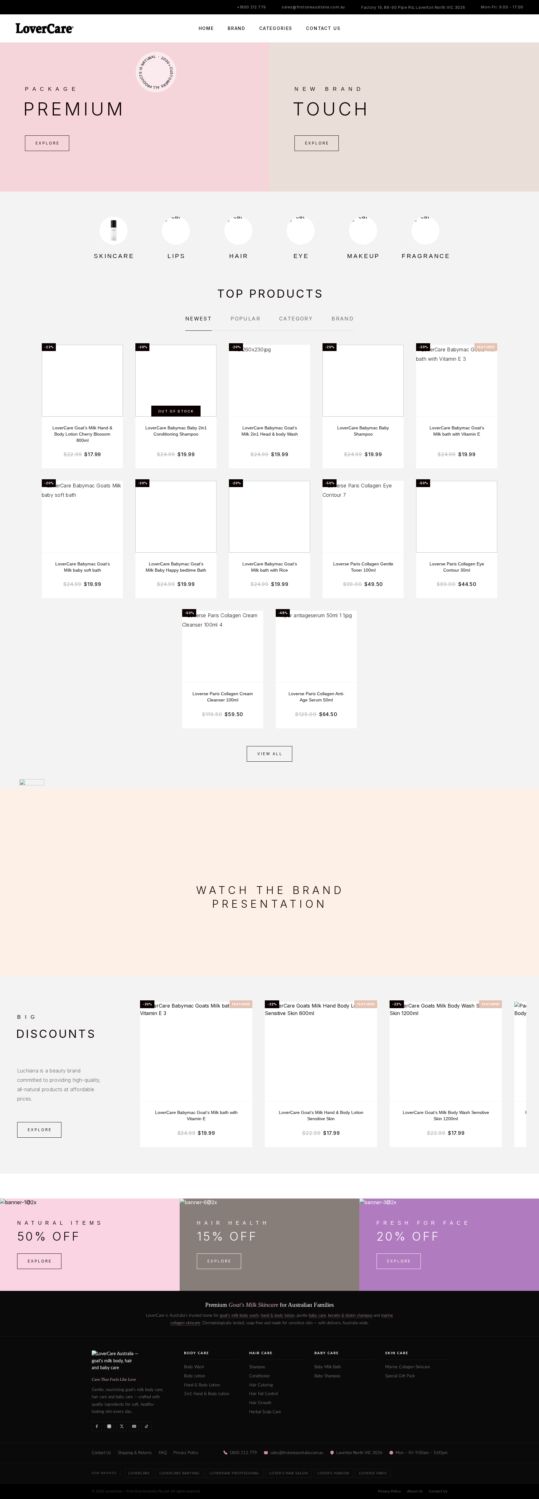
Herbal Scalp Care (265, 1412)
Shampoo (257, 1367)
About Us (415, 1491)
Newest (198, 318)
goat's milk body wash (239, 1316)
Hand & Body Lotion (202, 1385)
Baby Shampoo (327, 1376)
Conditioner (259, 1376)
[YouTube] (42, 7)
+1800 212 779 (251, 7)
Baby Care (326, 1353)
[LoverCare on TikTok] (147, 1426)
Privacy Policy (185, 1453)
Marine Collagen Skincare (407, 1367)
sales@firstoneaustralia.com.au (313, 7)
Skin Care (396, 1353)
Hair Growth (260, 1403)
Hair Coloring (261, 1385)
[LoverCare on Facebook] (97, 1426)
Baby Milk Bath (327, 1367)
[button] (47, 143)
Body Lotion (194, 1376)
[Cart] (521, 28)
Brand (236, 28)
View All (269, 753)
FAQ (163, 1453)
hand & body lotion (277, 1316)
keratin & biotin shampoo (350, 1316)
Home (206, 28)
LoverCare (139, 1473)
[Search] (493, 28)
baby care (317, 1316)
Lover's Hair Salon (288, 1473)
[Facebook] (17, 7)
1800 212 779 (243, 1453)
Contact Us (323, 28)
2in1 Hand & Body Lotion (206, 1394)
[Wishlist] (507, 28)
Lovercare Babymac (179, 1473)
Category (296, 318)
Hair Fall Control (263, 1394)
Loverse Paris (373, 1473)
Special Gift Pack (400, 1376)
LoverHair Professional (235, 1473)
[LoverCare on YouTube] (134, 1426)
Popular (245, 318)
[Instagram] (30, 7)
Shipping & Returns (135, 1453)
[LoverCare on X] (122, 1426)
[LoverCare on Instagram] (109, 1426)
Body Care (196, 1353)
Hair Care (261, 1353)
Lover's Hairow (333, 1473)
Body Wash (194, 1367)
